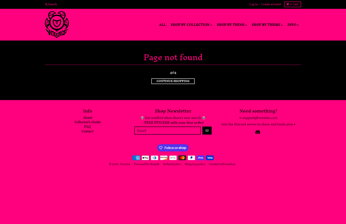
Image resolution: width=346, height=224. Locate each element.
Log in (253, 4)
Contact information (222, 164)
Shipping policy (195, 164)
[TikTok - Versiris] (257, 132)
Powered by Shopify (147, 164)
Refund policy (172, 164)
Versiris (125, 164)
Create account (271, 4)
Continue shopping (173, 81)
